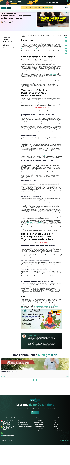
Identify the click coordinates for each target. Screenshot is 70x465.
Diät (55, 420)
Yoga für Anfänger (40, 420)
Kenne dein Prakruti (58, 430)
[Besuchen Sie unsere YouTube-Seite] (63, 440)
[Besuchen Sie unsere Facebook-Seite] (58, 440)
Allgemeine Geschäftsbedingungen (25, 426)
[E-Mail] (66, 54)
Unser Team (36, 420)
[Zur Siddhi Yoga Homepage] (6, 7)
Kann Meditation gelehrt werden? (10, 41)
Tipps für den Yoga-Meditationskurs (7, 44)
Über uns (20, 420)
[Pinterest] (66, 48)
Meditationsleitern (53, 74)
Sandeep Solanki (14, 22)
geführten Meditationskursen (50, 155)
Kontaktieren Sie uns (35, 412)
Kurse (55, 422)
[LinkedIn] (66, 44)
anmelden (66, 7)
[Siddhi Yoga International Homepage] (35, 400)
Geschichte (56, 428)
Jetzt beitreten (48, 7)
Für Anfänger (56, 424)
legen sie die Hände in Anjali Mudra (34, 222)
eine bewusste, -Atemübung (42, 140)
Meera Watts (6, 22)
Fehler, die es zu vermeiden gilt (9, 47)
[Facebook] (66, 38)
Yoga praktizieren (40, 428)
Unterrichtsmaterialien (40, 426)
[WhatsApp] (66, 51)
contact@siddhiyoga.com (8, 435)
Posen (37, 430)
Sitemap (35, 422)
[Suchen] (63, 7)
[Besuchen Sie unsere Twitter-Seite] (66, 440)
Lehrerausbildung (39, 422)
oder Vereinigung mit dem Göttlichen (31, 48)
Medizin (55, 426)
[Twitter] (66, 41)
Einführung (5, 39)
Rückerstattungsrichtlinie (23, 424)
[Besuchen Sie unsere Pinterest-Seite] (68, 440)
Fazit (4, 50)
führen (47, 149)
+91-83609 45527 (7, 433)
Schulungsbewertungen (41, 424)
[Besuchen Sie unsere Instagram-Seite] (60, 440)
